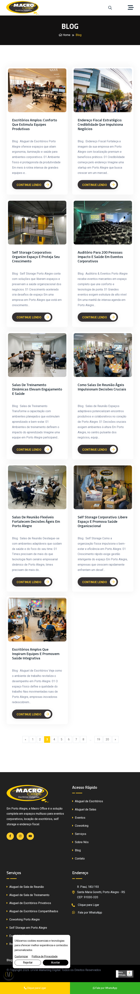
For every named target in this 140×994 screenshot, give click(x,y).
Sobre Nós (81, 842)
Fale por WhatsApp (89, 912)
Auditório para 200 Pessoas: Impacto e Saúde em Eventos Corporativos (100, 256)
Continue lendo (29, 185)
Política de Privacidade (45, 956)
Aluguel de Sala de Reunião (26, 887)
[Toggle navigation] (132, 8)
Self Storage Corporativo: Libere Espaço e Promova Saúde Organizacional (102, 521)
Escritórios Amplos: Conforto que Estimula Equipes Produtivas (34, 124)
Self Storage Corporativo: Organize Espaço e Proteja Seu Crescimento (36, 256)
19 (98, 739)
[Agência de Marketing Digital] (124, 974)
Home (66, 35)
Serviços (80, 834)
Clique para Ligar (88, 905)
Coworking (81, 825)
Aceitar (55, 962)
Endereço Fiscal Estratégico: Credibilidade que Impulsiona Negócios (100, 124)
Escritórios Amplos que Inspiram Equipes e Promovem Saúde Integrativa (35, 653)
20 (107, 739)
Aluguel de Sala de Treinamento (29, 895)
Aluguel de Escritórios (88, 801)
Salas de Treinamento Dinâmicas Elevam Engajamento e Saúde (37, 389)
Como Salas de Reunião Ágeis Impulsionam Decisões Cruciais (102, 387)
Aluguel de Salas (85, 809)
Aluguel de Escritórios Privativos (30, 903)
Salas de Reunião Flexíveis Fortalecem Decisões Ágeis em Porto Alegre (36, 521)
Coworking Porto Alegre (24, 919)
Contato (79, 858)
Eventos (79, 817)
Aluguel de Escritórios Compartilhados (33, 911)
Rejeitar (28, 962)
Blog (77, 850)
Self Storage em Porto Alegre (28, 927)
